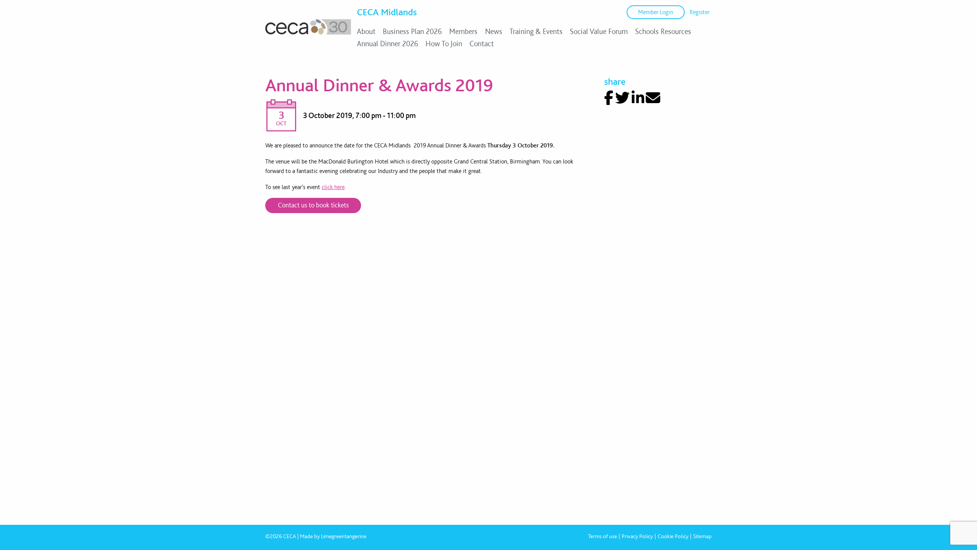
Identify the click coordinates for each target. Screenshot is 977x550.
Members (463, 31)
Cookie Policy (673, 536)
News (493, 31)
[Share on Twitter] (622, 98)
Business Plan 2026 (412, 31)
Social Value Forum (599, 31)
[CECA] (308, 34)
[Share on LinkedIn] (638, 98)
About (366, 31)
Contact (481, 43)
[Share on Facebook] (608, 98)
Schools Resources (663, 31)
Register (699, 12)
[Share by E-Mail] (653, 98)
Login (655, 12)
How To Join (444, 43)
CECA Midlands (387, 12)
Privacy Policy (637, 536)
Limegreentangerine (343, 536)
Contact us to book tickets (313, 205)
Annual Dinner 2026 (387, 43)
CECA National (279, 66)
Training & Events (536, 31)
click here (333, 187)
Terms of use (602, 536)
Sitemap (702, 536)
